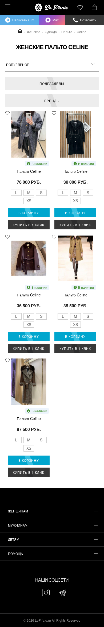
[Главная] (20, 31)
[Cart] (94, 6)
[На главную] (52, 7)
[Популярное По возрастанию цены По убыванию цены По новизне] (52, 64)
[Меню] (7, 7)
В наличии (39, 163)
